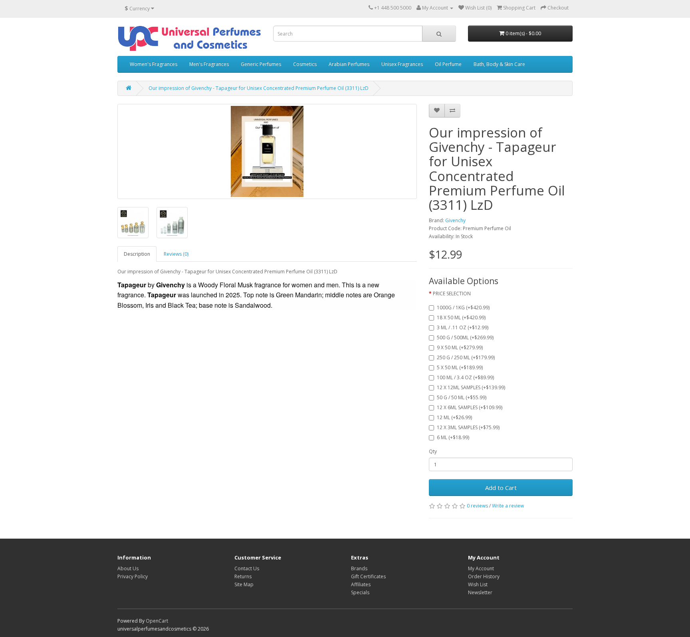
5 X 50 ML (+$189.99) (460, 367)
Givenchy (455, 220)
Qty (433, 451)
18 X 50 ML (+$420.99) (461, 317)
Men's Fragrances (209, 64)
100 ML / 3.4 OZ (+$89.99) (465, 377)
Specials (360, 592)
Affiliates (361, 584)
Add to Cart (501, 488)
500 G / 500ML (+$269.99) (465, 337)
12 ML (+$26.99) (454, 417)
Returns (243, 576)
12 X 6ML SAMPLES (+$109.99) (469, 407)
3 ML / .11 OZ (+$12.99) (462, 327)
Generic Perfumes (261, 64)
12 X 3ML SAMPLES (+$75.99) (468, 427)
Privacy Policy (132, 576)
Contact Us (246, 568)
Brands (359, 568)
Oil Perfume (448, 64)
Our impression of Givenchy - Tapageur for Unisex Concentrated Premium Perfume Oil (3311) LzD (259, 88)
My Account (481, 568)
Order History (484, 576)
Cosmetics (305, 64)
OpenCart (157, 620)
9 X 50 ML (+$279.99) (460, 347)
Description (137, 254)
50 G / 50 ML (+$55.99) (461, 397)
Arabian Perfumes (349, 64)
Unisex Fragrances (402, 64)
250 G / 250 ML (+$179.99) (466, 357)
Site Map (244, 584)
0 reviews (477, 505)
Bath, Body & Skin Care (499, 64)
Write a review (508, 505)
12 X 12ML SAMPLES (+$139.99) (471, 387)
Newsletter (480, 592)
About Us (128, 568)
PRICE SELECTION (452, 293)
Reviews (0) (176, 254)
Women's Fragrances (153, 64)
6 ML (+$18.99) (453, 437)
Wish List (478, 584)
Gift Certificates (368, 576)
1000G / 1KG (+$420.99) (463, 307)
